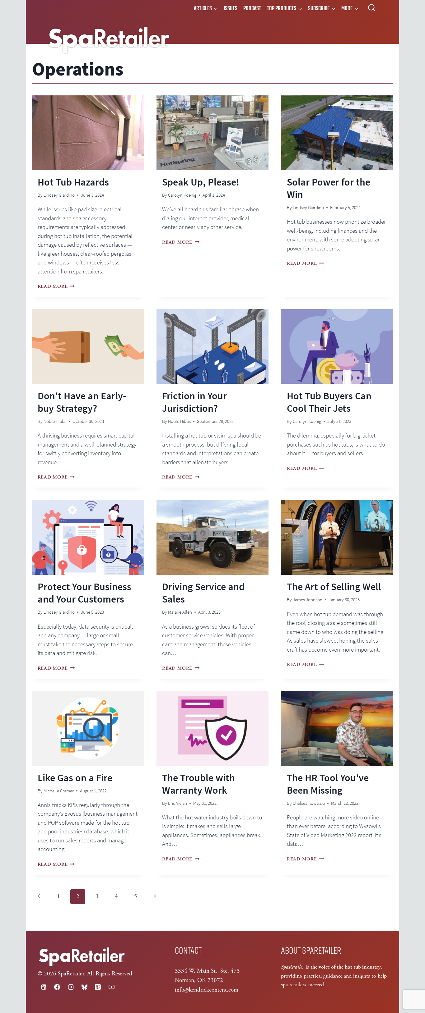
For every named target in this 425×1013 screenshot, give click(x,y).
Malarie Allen (180, 612)
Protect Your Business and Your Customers (84, 592)
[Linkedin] (43, 987)
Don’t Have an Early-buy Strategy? (82, 402)
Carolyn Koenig (182, 195)
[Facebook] (57, 987)
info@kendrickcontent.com (206, 990)
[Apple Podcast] (98, 987)
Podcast (252, 8)
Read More (56, 286)
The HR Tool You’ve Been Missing (328, 784)
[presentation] (88, 132)
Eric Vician (177, 803)
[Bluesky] (84, 987)
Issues (230, 8)
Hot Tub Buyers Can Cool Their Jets (329, 402)
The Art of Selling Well (334, 586)
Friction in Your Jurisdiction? (194, 402)
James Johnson (307, 600)
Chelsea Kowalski (309, 803)
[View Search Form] (372, 8)
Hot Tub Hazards (73, 182)
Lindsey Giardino (59, 195)
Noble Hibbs (55, 421)
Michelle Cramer (59, 791)
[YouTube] (111, 987)
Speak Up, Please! (200, 182)
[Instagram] (71, 987)
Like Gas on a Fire (75, 778)
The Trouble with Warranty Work (198, 784)
